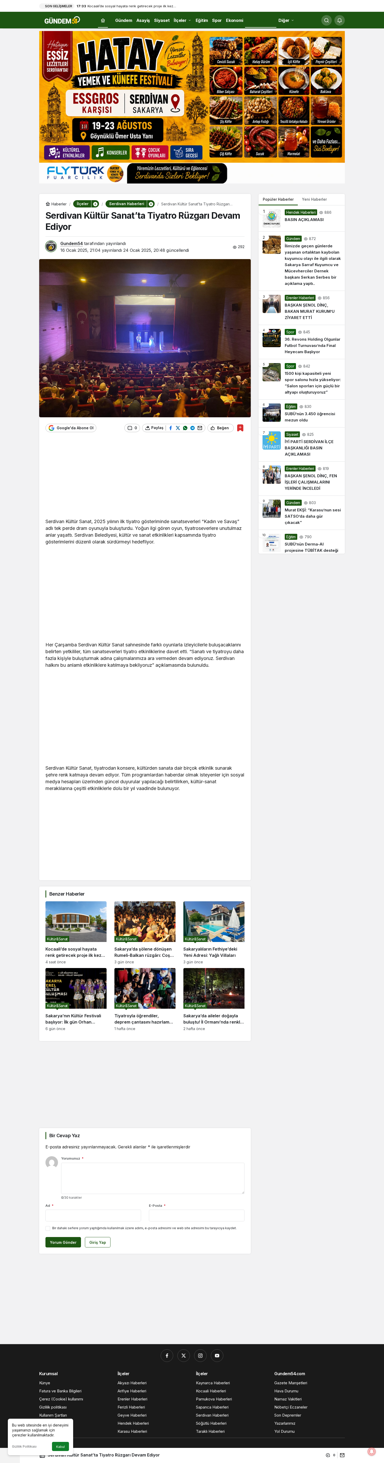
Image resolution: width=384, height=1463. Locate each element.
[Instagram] (200, 1355)
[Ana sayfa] (103, 20)
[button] (95, 203)
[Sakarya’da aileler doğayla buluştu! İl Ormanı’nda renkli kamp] (214, 999)
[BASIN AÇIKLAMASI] (302, 218)
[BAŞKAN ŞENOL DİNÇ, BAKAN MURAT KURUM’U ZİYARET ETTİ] (302, 308)
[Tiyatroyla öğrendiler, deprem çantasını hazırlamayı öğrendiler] (145, 999)
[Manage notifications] (372, 1451)
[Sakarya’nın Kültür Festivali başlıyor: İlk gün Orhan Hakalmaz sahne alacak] (76, 999)
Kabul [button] (60, 1447)
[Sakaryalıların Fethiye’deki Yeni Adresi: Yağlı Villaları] (214, 932)
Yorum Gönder (63, 1242)
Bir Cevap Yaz (64, 1135)
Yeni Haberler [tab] (314, 199)
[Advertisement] (145, 477)
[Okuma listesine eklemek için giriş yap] (240, 428)
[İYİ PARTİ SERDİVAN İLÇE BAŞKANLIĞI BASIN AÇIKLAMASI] (302, 444)
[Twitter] (183, 1355)
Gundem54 (71, 243)
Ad (49, 1205)
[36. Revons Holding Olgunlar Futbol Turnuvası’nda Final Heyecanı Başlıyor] (302, 342)
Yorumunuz (72, 1158)
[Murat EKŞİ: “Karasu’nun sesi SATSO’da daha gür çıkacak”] (302, 513)
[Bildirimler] (339, 20)
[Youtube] (217, 1355)
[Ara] (326, 20)
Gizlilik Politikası (24, 1446)
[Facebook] (167, 1355)
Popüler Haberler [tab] (278, 199)
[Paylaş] (341, 1455)
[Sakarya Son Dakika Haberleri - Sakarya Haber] (62, 19)
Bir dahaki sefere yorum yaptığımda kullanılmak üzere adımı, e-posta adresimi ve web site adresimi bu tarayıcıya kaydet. (144, 1228)
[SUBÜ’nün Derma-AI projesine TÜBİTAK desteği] (302, 542)
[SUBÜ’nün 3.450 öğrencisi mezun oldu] (302, 413)
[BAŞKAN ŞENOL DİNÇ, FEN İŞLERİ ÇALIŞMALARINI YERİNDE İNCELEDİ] (302, 478)
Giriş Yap (97, 1242)
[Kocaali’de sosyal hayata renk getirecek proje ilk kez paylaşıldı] (76, 932)
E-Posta (157, 1205)
